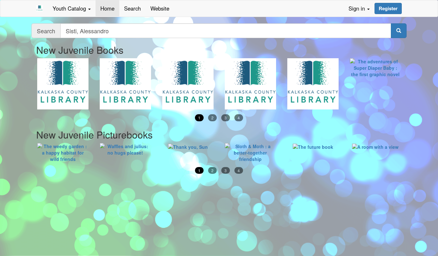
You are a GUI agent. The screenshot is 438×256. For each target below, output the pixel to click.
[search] (399, 30)
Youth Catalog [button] (70, 8)
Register (388, 8)
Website (159, 8)
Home (107, 8)
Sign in (357, 8)
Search (132, 8)
